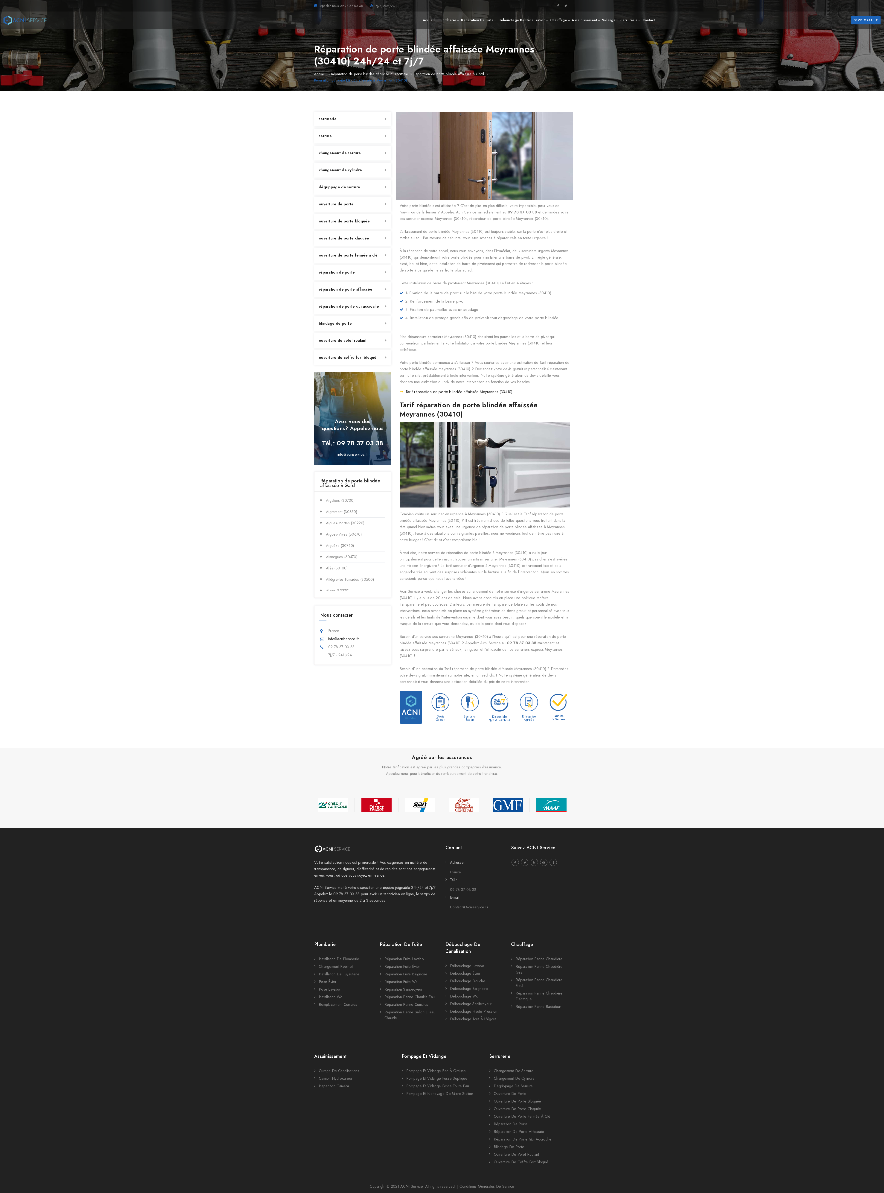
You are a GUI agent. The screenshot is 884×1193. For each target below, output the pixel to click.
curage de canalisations (339, 1070)
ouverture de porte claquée (344, 238)
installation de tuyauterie (339, 974)
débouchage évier (465, 973)
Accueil (320, 73)
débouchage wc (464, 996)
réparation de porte (337, 272)
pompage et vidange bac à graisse (436, 1070)
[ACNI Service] (25, 20)
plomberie (447, 20)
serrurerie (628, 20)
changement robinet (336, 966)
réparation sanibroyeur (403, 989)
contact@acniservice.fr (469, 907)
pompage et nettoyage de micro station (439, 1093)
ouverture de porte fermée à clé (348, 255)
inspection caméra (334, 1086)
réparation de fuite (477, 20)
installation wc (330, 997)
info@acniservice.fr (352, 454)
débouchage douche (467, 981)
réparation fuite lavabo (404, 959)
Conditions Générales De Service (486, 1186)
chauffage (558, 20)
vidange (609, 20)
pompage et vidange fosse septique (436, 1078)
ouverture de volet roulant (343, 340)
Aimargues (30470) (342, 557)
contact (649, 20)
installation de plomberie (339, 959)
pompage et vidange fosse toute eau (437, 1086)
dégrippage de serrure (339, 187)
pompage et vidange (424, 1056)
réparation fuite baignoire (405, 974)
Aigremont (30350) (341, 511)
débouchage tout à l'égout (473, 1019)
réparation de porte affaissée (345, 289)
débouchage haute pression (473, 1011)
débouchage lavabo (467, 965)
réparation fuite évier (402, 966)
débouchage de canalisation (521, 20)
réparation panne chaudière (539, 959)
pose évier (327, 981)
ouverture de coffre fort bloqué (347, 357)
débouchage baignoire (469, 988)
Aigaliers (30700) (340, 500)
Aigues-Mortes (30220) (345, 523)
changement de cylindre (340, 170)
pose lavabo (329, 989)
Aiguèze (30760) (340, 545)
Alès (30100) (337, 568)
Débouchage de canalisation (462, 948)
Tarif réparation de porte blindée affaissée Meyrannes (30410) (459, 391)
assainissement (584, 20)
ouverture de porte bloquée (344, 221)
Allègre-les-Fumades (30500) (350, 579)
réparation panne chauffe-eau (409, 997)
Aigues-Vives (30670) (344, 534)
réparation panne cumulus (406, 1004)
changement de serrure (340, 153)
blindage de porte (335, 323)
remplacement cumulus (338, 1004)
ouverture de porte (336, 204)
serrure (325, 136)
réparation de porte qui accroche (349, 306)
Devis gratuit (866, 20)
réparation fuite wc (401, 981)
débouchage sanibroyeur (471, 1003)
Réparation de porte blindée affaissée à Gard (449, 73)
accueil (429, 20)
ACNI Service (411, 1186)
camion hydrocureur (335, 1078)
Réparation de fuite (401, 944)
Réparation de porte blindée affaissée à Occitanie (369, 73)
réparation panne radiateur (538, 1006)
